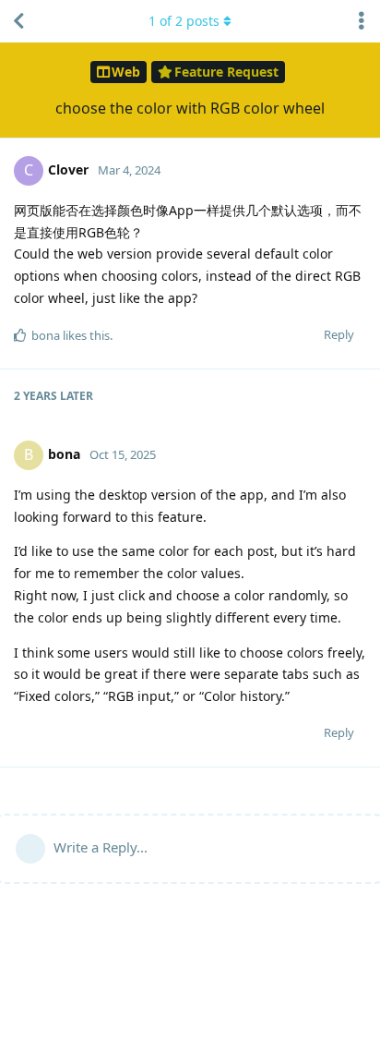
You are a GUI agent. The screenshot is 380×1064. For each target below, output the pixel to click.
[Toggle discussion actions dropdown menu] (361, 21)
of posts (184, 21)
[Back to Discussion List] (18, 21)
